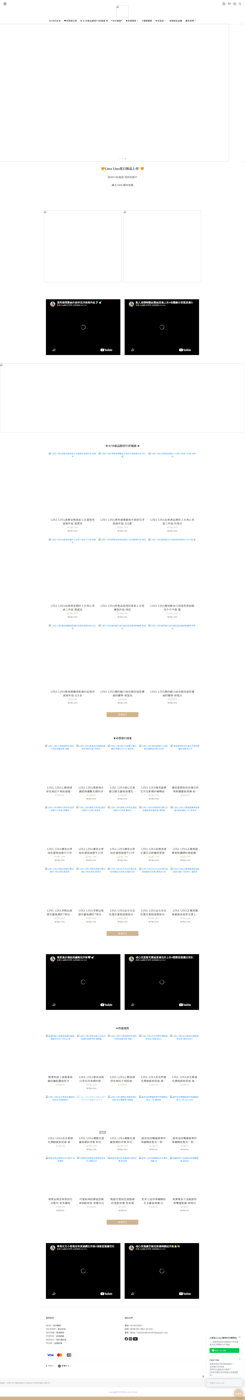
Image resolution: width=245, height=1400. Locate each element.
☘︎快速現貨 (131, 20)
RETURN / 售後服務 (55, 1332)
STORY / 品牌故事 (54, 1343)
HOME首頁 (55, 20)
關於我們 (189, 20)
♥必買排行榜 (70, 20)
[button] (83, 327)
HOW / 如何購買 (53, 1325)
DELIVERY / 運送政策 (56, 1329)
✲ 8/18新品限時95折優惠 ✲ (94, 20)
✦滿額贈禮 (147, 20)
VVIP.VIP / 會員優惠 (55, 1336)
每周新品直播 (175, 20)
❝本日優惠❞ (116, 20)
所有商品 (159, 20)
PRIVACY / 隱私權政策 (56, 1339)
